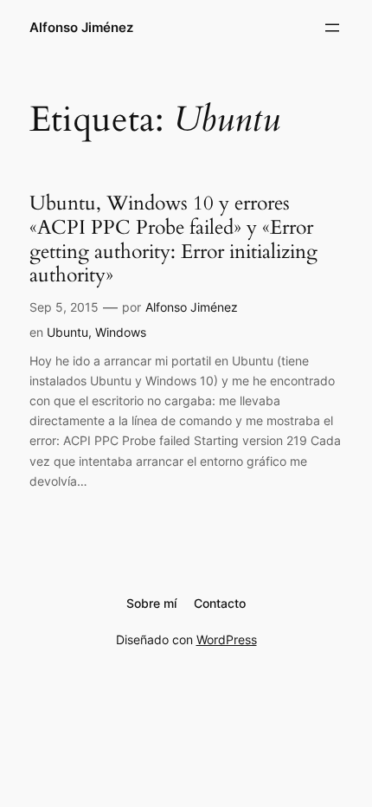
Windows (120, 332)
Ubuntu (67, 332)
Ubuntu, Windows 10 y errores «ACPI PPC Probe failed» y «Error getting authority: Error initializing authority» (173, 239)
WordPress (226, 639)
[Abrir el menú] (332, 27)
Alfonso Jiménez (81, 28)
